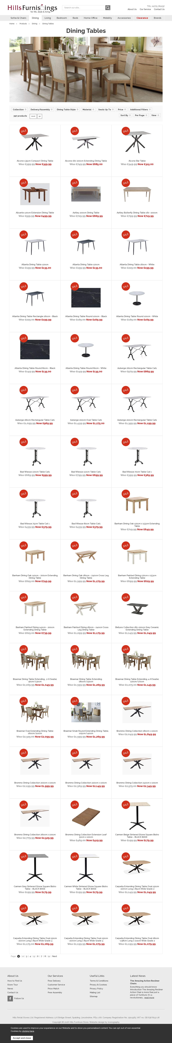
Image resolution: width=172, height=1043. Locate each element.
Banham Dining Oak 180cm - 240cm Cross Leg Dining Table (86, 576)
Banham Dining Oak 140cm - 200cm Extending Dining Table (35, 576)
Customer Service (56, 985)
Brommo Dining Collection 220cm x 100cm (86, 783)
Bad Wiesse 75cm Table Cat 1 (35, 523)
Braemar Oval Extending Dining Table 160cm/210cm (35, 732)
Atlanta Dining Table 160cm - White (137, 264)
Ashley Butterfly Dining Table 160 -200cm (137, 212)
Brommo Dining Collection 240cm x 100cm (137, 783)
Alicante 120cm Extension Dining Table (35, 212)
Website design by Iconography (104, 1022)
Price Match (53, 988)
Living (48, 18)
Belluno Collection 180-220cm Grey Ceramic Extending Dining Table (137, 628)
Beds (75, 18)
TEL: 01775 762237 (156, 6)
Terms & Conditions (99, 981)
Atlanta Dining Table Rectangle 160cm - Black (35, 316)
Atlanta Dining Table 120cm (35, 264)
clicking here (28, 1031)
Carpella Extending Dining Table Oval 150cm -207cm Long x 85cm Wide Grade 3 (35, 939)
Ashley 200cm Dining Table (86, 212)
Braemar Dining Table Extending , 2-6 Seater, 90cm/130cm (35, 680)
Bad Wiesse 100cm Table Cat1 (35, 472)
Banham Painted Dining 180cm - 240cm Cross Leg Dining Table (86, 628)
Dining (35, 18)
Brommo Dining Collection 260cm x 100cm (35, 834)
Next (54, 956)
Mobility (107, 18)
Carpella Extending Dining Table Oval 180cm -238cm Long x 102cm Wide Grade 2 (137, 939)
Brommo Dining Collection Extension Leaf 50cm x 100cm (86, 835)
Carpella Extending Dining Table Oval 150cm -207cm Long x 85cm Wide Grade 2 (137, 887)
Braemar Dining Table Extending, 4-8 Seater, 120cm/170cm (137, 680)
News (10, 988)
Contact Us (159, 9)
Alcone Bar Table (137, 161)
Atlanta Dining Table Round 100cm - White (137, 316)
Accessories (124, 18)
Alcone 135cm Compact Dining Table (35, 161)
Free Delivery (54, 981)
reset (33, 116)
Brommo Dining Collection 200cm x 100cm (35, 783)
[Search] (107, 7)
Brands (157, 18)
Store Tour (12, 985)
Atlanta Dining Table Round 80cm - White (86, 368)
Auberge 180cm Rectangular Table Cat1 (35, 420)
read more (149, 997)
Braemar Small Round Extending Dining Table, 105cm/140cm (86, 732)
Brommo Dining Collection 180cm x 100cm (137, 731)
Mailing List (95, 992)
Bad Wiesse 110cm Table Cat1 (86, 472)
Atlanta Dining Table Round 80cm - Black (35, 368)
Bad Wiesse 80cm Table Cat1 (86, 523)
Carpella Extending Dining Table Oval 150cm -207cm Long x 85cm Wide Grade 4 (86, 939)
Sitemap (94, 996)
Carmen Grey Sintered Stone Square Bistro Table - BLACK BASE (35, 887)
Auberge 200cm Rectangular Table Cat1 (137, 420)
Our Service (145, 9)
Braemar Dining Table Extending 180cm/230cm (86, 680)
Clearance (142, 18)
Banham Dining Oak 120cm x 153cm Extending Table (137, 524)
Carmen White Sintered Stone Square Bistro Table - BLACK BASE (86, 887)
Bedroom (62, 18)
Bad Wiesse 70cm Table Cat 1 (137, 472)
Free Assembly (55, 992)
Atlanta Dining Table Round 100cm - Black (86, 316)
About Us (132, 9)
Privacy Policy (96, 988)
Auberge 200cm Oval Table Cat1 (86, 420)
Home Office (90, 18)
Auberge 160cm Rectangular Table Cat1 (137, 368)
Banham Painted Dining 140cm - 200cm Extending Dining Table (35, 628)
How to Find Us (14, 981)
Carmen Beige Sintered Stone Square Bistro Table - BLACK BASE (137, 835)
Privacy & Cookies (98, 985)
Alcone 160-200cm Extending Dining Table (86, 161)
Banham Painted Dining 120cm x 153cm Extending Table (137, 576)
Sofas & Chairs (18, 18)
